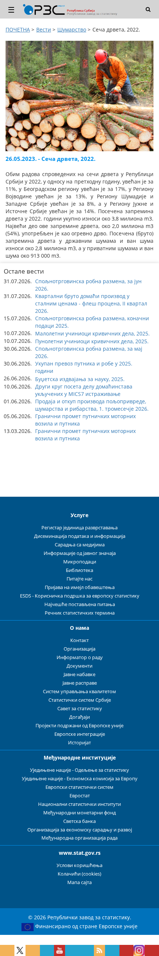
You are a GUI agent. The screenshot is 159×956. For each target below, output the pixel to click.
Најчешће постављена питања (79, 604)
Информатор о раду (80, 657)
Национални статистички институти (79, 804)
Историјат (79, 743)
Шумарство (71, 29)
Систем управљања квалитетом (79, 691)
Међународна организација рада (79, 838)
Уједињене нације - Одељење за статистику (79, 770)
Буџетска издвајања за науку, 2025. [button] (80, 379)
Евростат (80, 796)
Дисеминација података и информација (79, 536)
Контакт (79, 640)
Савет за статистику (79, 708)
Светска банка (79, 821)
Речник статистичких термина (80, 613)
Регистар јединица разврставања (79, 528)
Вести (43, 29)
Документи (79, 666)
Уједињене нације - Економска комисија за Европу (80, 778)
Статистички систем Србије (79, 700)
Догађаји (79, 717)
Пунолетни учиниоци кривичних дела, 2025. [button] (92, 341)
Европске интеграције (79, 734)
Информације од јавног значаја (80, 553)
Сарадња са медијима (80, 545)
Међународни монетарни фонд (79, 813)
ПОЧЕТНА (18, 29)
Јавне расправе (79, 683)
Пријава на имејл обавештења (80, 587)
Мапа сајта (79, 882)
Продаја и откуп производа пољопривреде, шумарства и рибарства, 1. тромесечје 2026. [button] (92, 405)
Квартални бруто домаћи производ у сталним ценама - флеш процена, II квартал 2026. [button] (91, 303)
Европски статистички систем (79, 787)
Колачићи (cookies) (79, 874)
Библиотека (79, 570)
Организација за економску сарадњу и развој (79, 830)
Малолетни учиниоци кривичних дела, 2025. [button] (92, 333)
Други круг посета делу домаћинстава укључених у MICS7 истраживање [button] (83, 390)
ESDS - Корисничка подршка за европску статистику (79, 596)
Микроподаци (79, 562)
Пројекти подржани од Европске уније (79, 725)
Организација (79, 649)
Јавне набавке (79, 674)
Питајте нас (79, 579)
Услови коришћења (79, 865)
